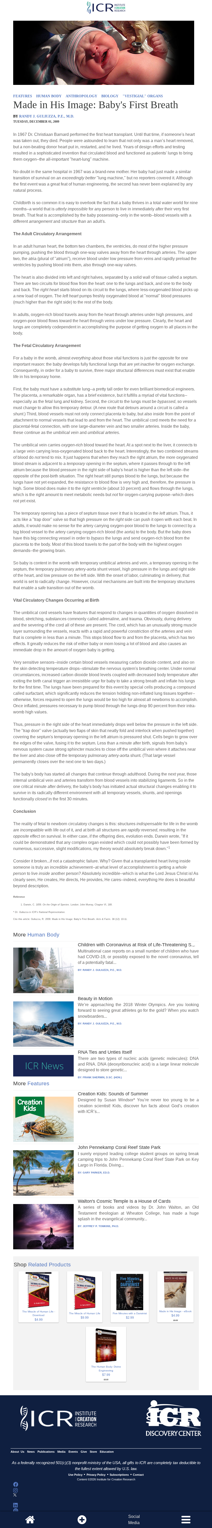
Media (61, 1451)
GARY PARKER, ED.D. (96, 1172)
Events (73, 1451)
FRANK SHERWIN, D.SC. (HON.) (102, 1077)
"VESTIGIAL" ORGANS (143, 96)
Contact (138, 1474)
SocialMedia (134, 1519)
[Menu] (186, 1519)
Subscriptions (119, 1474)
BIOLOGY (109, 96)
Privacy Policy (96, 1474)
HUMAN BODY (49, 96)
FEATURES (22, 96)
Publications (46, 1451)
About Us (17, 1451)
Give (84, 1451)
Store (93, 1451)
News (31, 1451)
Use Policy (75, 1474)
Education (107, 1451)
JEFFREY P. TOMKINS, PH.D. (101, 1226)
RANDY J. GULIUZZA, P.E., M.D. (46, 116)
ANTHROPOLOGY (81, 96)
